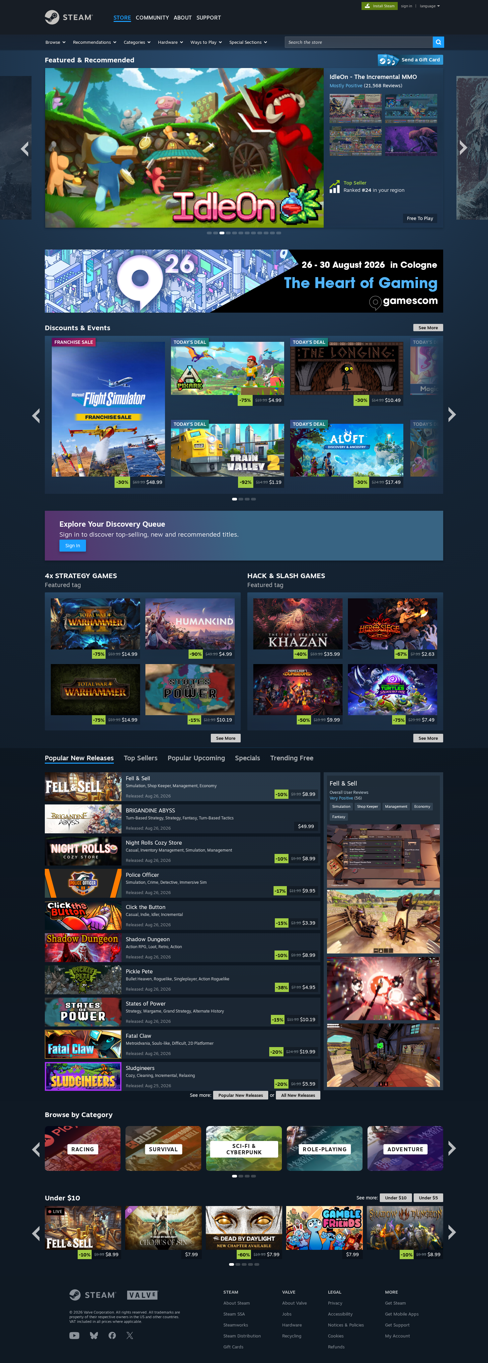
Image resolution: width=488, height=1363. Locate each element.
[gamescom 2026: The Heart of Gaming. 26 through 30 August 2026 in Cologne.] (244, 281)
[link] (383, 218)
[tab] (79, 758)
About (183, 17)
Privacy (335, 1303)
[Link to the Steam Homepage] (69, 23)
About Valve (294, 1303)
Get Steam (395, 1303)
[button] (56, 42)
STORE (122, 17)
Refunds (336, 1346)
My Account (397, 1335)
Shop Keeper (367, 806)
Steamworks (235, 1324)
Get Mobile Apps (402, 1314)
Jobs (286, 1314)
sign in (406, 6)
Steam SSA (234, 1314)
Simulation (341, 806)
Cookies (336, 1335)
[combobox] (359, 42)
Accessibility (340, 1314)
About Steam (236, 1303)
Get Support (397, 1324)
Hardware (292, 1324)
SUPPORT (209, 17)
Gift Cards (233, 1346)
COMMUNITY (152, 17)
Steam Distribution (242, 1335)
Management (396, 806)
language (428, 6)
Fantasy (338, 816)
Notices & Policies (346, 1324)
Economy (422, 806)
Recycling (291, 1335)
